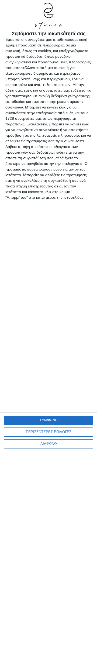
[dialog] (48, 331)
